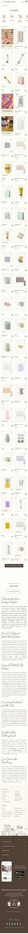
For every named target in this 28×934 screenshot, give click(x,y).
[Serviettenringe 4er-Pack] (21, 236)
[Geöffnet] (2, 2)
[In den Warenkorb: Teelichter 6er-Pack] (25, 449)
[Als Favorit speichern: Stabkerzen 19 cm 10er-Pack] (24, 275)
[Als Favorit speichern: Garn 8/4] (11, 162)
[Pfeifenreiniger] (21, 391)
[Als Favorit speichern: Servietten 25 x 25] (11, 139)
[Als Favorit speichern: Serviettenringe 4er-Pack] (24, 230)
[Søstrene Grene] (9, 2)
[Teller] (7, 304)
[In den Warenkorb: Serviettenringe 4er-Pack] (25, 246)
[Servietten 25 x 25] (7, 145)
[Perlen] (7, 504)
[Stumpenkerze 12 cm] (7, 346)
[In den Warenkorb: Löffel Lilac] (25, 515)
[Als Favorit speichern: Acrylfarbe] (24, 186)
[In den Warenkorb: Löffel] (12, 69)
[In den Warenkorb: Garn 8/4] (12, 179)
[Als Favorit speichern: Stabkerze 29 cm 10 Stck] (11, 362)
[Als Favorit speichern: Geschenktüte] (24, 74)
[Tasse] (21, 304)
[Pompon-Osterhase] (7, 123)
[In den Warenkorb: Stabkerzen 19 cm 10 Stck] (25, 155)
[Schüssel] (21, 346)
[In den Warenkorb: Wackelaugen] (25, 493)
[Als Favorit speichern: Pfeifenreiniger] (24, 385)
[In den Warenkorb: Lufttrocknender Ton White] (25, 112)
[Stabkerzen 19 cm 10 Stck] (21, 145)
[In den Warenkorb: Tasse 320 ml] (25, 559)
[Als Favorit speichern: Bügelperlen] (11, 477)
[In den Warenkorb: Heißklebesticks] (25, 134)
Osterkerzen (13, 748)
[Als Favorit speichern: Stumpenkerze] (11, 319)
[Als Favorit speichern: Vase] (11, 409)
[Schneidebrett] (21, 368)
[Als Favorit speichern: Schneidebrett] (24, 362)
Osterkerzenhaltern (17, 750)
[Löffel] (7, 58)
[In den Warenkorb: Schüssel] (25, 357)
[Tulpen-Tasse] (7, 459)
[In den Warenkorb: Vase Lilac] (12, 449)
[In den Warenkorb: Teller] (12, 314)
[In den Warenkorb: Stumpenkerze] (12, 336)
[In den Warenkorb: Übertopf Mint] (12, 291)
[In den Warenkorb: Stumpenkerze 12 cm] (12, 357)
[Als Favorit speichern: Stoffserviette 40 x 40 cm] (24, 31)
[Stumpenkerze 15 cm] (7, 549)
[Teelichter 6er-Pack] (21, 438)
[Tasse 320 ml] (21, 549)
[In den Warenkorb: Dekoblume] (25, 270)
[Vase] (7, 414)
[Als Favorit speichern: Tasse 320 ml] (24, 543)
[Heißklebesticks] (21, 124)
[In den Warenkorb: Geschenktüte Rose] (25, 90)
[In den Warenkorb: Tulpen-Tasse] (12, 470)
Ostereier (24, 688)
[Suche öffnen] (22, 2)
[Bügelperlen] (7, 483)
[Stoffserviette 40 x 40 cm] (21, 36)
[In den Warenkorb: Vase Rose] (12, 425)
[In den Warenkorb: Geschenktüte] (12, 225)
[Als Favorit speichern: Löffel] (11, 53)
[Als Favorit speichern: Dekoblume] (24, 253)
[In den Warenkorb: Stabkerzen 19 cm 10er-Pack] (25, 291)
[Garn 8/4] (7, 168)
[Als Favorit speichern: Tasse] (24, 298)
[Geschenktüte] (21, 80)
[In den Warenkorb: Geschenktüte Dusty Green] (12, 202)
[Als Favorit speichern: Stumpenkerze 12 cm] (11, 341)
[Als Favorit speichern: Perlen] (11, 498)
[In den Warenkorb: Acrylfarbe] (25, 202)
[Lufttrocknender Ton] (21, 101)
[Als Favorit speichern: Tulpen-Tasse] (11, 453)
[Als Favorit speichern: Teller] (11, 298)
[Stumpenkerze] (7, 325)
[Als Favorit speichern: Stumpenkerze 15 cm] (11, 543)
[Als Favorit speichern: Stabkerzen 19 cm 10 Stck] (24, 139)
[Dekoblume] (21, 259)
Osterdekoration (5, 683)
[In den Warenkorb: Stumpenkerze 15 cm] (12, 559)
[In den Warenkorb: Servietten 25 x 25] (12, 155)
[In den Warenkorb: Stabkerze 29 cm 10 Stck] (12, 378)
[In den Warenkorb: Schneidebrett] (25, 378)
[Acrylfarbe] (21, 192)
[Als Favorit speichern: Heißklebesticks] (24, 118)
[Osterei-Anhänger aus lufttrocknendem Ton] (7, 101)
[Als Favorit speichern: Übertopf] (11, 275)
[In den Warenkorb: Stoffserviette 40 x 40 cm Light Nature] (25, 47)
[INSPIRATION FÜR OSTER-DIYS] (7, 36)
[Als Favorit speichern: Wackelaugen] (24, 477)
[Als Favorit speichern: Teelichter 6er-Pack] (24, 432)
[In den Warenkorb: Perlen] (12, 515)
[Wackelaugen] (21, 483)
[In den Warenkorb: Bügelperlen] (12, 493)
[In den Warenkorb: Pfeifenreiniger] (25, 402)
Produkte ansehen (14, 591)
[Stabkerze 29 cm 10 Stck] (7, 368)
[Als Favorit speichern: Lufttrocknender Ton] (24, 95)
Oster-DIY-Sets (23, 653)
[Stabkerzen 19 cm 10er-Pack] (21, 280)
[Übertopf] (7, 280)
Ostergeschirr (15, 721)
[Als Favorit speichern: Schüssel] (24, 341)
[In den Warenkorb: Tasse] (25, 314)
